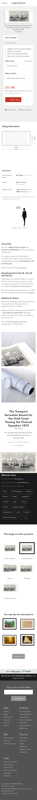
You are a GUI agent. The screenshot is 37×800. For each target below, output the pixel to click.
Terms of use (8, 767)
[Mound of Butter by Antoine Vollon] (27, 639)
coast (14, 502)
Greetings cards (25, 725)
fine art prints (22, 268)
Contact (6, 711)
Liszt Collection (23, 482)
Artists (22, 744)
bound (5, 496)
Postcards (23, 723)
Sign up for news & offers (18, 687)
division (5, 507)
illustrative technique (10, 517)
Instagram (23, 752)
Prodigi (12, 786)
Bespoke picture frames (18, 789)
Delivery (4, 310)
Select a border (10, 73)
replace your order (19, 322)
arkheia (29, 491)
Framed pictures (25, 714)
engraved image (18, 507)
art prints (26, 56)
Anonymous (18, 32)
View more (18, 656)
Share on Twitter (26, 110)
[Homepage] (18, 3)
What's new (24, 728)
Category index (25, 749)
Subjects (23, 741)
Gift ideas (6, 741)
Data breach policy (10, 770)
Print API (4, 786)
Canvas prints (24, 717)
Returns (6, 725)
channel (5, 502)
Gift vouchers (8, 738)
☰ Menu (4, 3)
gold (18, 512)
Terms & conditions (10, 762)
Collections (24, 746)
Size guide (28, 61)
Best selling (24, 738)
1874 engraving (16, 491)
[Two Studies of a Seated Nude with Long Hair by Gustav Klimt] (27, 624)
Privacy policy (8, 765)
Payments (7, 720)
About (5, 714)
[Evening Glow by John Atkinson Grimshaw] (9, 640)
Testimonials (7, 717)
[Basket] (34, 3)
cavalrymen (25, 496)
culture (23, 502)
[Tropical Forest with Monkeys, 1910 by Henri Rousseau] (9, 623)
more (24, 517)
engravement (7, 512)
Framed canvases (26, 720)
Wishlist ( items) (9, 744)
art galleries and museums (22, 286)
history (27, 512)
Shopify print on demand (9, 793)
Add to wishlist (11, 110)
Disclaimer (7, 776)
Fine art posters (25, 711)
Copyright (7, 773)
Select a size (18, 61)
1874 (4, 491)
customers (31, 293)
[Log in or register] (30, 3)
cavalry (14, 496)
